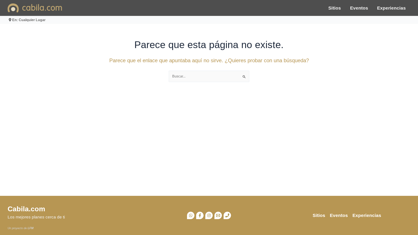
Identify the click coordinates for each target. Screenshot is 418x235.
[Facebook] (200, 215)
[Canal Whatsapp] (190, 215)
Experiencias (391, 7)
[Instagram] (209, 215)
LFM (31, 228)
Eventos (359, 7)
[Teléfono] (227, 215)
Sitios (334, 7)
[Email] (218, 215)
